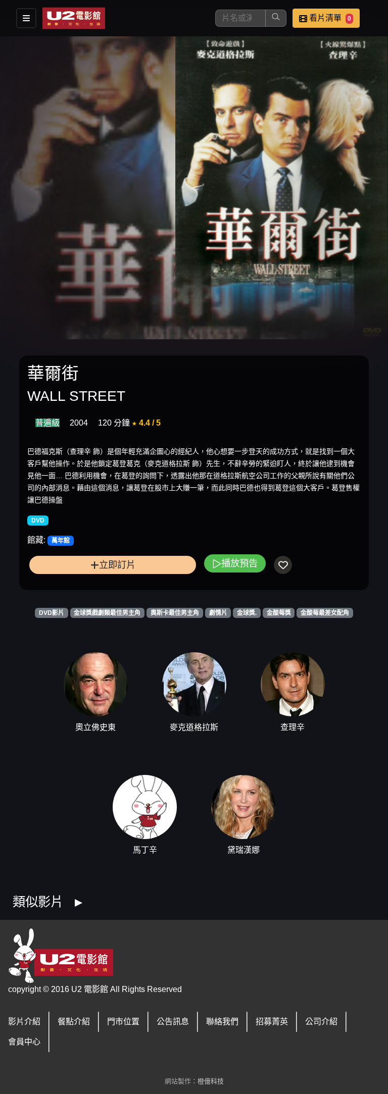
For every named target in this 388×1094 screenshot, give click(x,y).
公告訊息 (173, 1021)
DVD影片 (51, 612)
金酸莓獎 (279, 612)
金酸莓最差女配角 (325, 612)
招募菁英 (272, 1021)
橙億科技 (211, 1081)
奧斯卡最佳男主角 (175, 612)
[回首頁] (73, 18)
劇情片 (218, 612)
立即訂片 (117, 564)
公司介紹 (321, 1021)
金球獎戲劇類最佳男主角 (107, 612)
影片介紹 (24, 1021)
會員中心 (24, 1041)
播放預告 (239, 563)
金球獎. (247, 612)
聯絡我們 (222, 1021)
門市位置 (123, 1021)
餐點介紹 (74, 1021)
